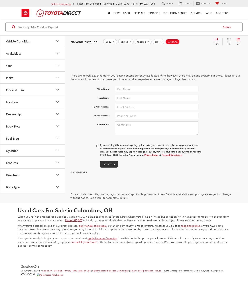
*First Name (103, 88)
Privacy (67, 270)
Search (227, 26)
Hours (158, 270)
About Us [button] (222, 13)
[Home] (109, 13)
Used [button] (126, 13)
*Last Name (103, 97)
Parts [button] (208, 13)
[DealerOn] (30, 266)
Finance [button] (154, 13)
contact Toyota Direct (84, 242)
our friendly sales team (93, 225)
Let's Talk (109, 164)
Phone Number (101, 115)
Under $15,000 (73, 220)
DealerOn (47, 270)
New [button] (117, 13)
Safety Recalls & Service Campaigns (110, 270)
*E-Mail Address (101, 106)
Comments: (103, 124)
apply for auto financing (102, 238)
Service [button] (196, 13)
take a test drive (190, 225)
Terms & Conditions (172, 154)
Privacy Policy (151, 154)
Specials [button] (139, 13)
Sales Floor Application (141, 270)
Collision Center (175, 13)
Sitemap (58, 270)
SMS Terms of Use (82, 270)
